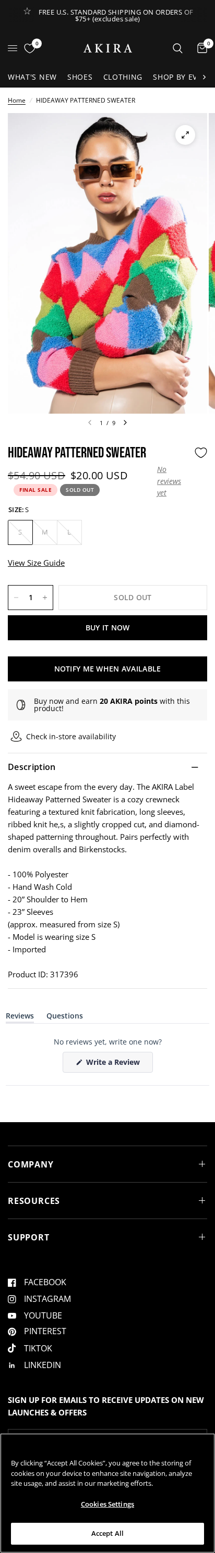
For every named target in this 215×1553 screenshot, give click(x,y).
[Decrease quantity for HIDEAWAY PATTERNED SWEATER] (16, 598)
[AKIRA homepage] (107, 48)
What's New (32, 77)
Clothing (123, 77)
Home (17, 100)
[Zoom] (185, 135)
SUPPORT (29, 1237)
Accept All (107, 1533)
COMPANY (31, 1164)
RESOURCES (34, 1201)
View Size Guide (36, 562)
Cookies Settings (107, 1504)
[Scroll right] (204, 77)
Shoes (80, 77)
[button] (173, 481)
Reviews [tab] (20, 1017)
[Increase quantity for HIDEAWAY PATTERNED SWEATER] (45, 598)
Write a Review (115, 1065)
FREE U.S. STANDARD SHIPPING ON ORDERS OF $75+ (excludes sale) (116, 15)
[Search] (177, 48)
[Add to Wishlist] (200, 452)
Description (32, 767)
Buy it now (108, 627)
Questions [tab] (64, 1017)
